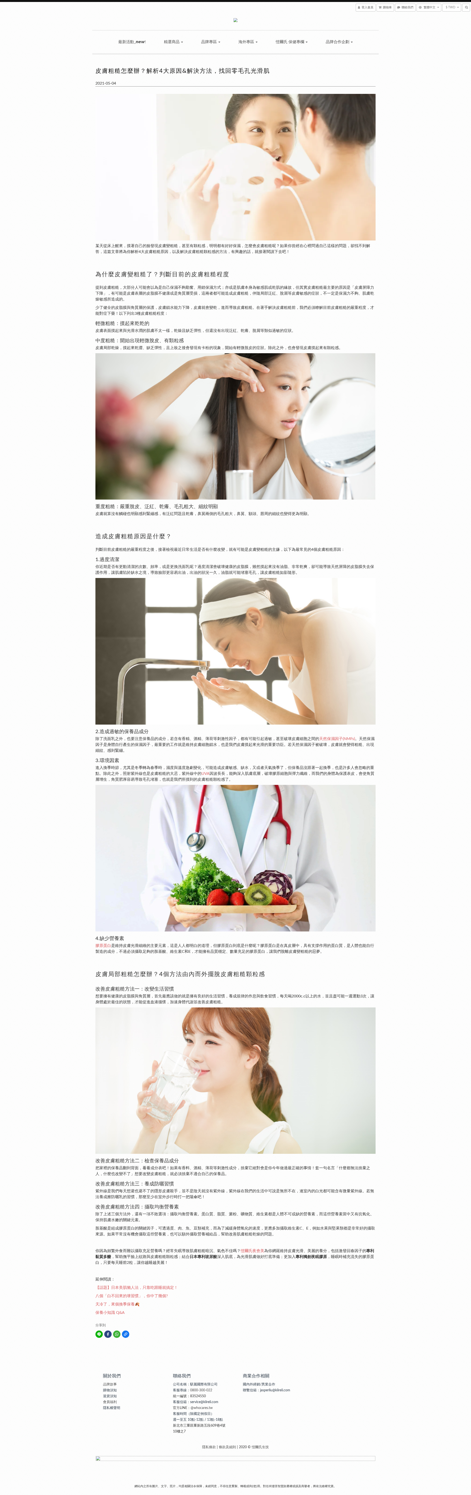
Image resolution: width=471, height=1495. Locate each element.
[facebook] (108, 1334)
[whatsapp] (116, 1334)
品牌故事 (110, 1384)
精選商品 (172, 42)
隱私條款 (209, 1447)
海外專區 (246, 42)
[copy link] (125, 1334)
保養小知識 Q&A (110, 1313)
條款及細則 (227, 1447)
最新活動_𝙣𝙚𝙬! (132, 42)
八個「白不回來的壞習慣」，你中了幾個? (131, 1296)
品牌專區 (209, 42)
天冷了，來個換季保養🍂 (117, 1304)
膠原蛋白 (103, 946)
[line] (99, 1334)
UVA (205, 774)
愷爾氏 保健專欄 (290, 42)
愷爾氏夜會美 (252, 1251)
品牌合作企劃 (338, 42)
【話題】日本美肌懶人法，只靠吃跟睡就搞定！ (136, 1288)
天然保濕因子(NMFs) (337, 739)
